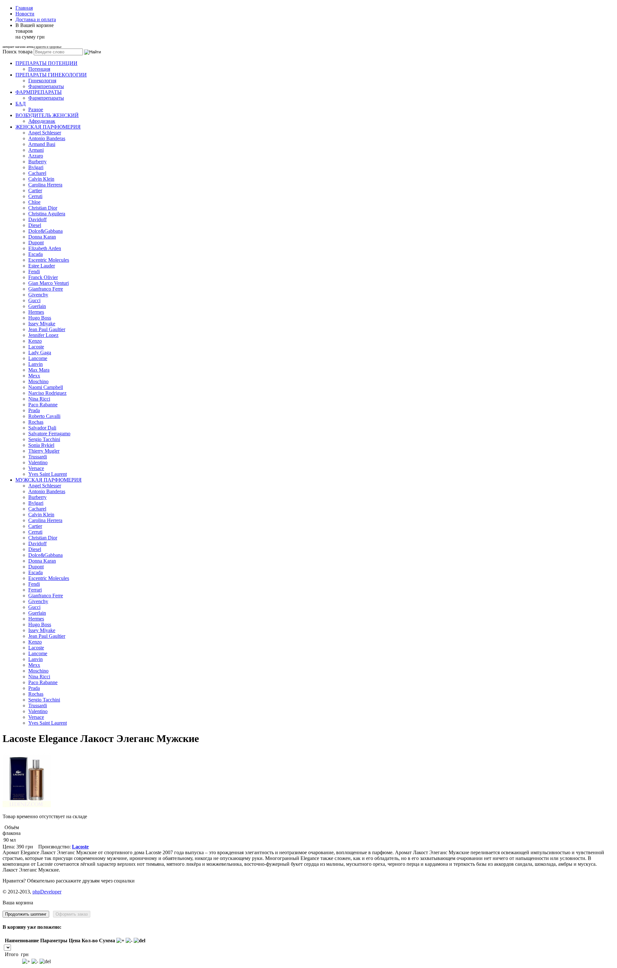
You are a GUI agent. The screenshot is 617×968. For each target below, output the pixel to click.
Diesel (34, 225)
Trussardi (37, 456)
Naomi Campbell (45, 387)
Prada (34, 410)
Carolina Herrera (45, 184)
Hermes (36, 312)
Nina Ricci (39, 399)
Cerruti (35, 196)
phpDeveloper (46, 891)
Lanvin (35, 364)
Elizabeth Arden (44, 248)
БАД (20, 103)
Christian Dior (42, 208)
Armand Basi (41, 144)
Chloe (34, 202)
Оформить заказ (72, 914)
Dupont (36, 242)
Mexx (34, 375)
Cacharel (37, 173)
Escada (35, 254)
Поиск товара (17, 51)
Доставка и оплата (35, 19)
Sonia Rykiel (41, 445)
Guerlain (37, 306)
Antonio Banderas (46, 138)
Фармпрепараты (46, 86)
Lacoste (36, 346)
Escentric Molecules (48, 260)
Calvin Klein (41, 179)
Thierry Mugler (43, 451)
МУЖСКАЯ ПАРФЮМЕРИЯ (48, 480)
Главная (24, 8)
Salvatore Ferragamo (49, 433)
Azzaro (35, 155)
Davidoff (37, 219)
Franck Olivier (43, 277)
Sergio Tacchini (44, 439)
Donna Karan (42, 237)
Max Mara (38, 370)
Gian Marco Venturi (48, 283)
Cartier (35, 190)
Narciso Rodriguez (47, 393)
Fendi (34, 271)
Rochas (35, 422)
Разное (35, 109)
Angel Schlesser (44, 132)
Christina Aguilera (46, 213)
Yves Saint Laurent (47, 474)
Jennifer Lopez (43, 335)
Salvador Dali (42, 427)
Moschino (38, 381)
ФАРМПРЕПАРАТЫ (38, 92)
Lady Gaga (39, 352)
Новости (24, 13)
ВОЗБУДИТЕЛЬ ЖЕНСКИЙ (47, 115)
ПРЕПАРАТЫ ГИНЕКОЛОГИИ (51, 74)
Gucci (34, 300)
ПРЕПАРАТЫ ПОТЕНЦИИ (46, 63)
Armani (36, 150)
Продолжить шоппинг (26, 914)
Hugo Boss (39, 318)
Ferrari (35, 590)
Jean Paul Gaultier (46, 329)
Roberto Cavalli (44, 416)
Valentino (38, 462)
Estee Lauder (41, 265)
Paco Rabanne (43, 404)
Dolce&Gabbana (45, 231)
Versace (36, 468)
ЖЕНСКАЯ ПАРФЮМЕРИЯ (48, 127)
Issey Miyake (41, 323)
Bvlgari (35, 167)
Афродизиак (41, 121)
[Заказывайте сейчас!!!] (27, 805)
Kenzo (35, 341)
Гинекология (42, 80)
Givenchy (38, 294)
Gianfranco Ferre (45, 289)
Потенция (39, 69)
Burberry (37, 161)
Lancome (37, 358)
